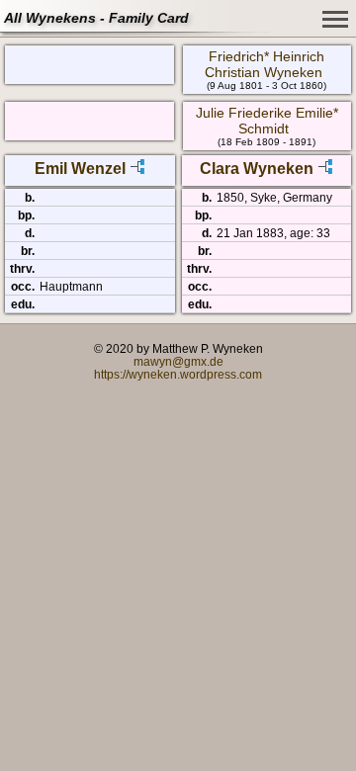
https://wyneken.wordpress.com (178, 374)
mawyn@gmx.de (178, 361)
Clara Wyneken (256, 168)
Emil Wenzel (80, 168)
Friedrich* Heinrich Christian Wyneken (264, 64)
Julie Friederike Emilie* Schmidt (267, 120)
